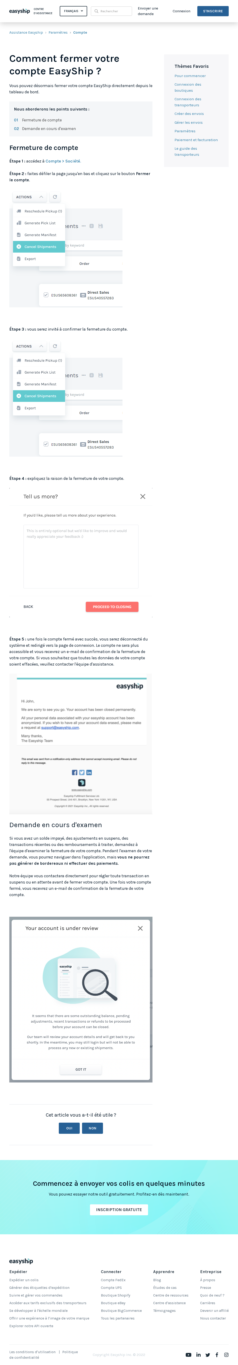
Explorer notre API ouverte (31, 1326)
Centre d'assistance (169, 1303)
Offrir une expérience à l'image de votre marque (49, 1318)
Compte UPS (111, 1287)
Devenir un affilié (214, 1310)
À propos (207, 1280)
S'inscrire (213, 11)
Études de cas (165, 1287)
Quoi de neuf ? (212, 1295)
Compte (80, 32)
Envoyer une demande (148, 11)
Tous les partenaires (118, 1318)
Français (71, 11)
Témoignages (164, 1310)
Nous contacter (213, 1318)
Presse (205, 1287)
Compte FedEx (113, 1280)
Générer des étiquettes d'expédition (39, 1287)
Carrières (207, 1303)
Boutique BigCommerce (121, 1310)
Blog (157, 1280)
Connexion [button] (181, 11)
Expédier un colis (24, 1280)
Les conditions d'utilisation (32, 1352)
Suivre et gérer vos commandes (36, 1295)
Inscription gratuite (119, 1209)
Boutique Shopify (115, 1295)
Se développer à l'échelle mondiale (38, 1310)
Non (92, 1128)
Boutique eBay (113, 1303)
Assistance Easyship (26, 32)
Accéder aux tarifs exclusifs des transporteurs (47, 1303)
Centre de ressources (170, 1295)
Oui (69, 1128)
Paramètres (58, 32)
